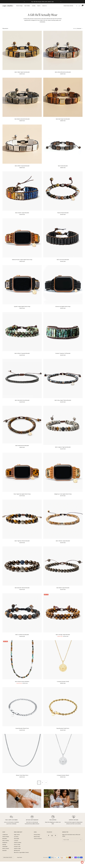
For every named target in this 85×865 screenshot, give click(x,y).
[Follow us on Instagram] (52, 835)
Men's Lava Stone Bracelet (63, 259)
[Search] (76, 5)
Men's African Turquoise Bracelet (22, 353)
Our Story (16, 836)
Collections (5, 834)
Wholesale (4, 846)
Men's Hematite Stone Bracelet (22, 400)
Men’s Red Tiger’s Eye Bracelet (63, 119)
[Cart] (82, 5)
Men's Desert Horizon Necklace (22, 681)
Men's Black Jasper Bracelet (63, 587)
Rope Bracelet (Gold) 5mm (63, 728)
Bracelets (4, 838)
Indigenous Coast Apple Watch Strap (63, 494)
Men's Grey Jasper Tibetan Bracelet (63, 400)
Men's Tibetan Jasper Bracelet (63, 540)
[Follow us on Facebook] (48, 835)
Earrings (4, 844)
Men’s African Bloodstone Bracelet (63, 72)
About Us (44, 5)
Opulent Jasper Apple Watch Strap (22, 306)
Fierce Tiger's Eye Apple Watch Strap (22, 494)
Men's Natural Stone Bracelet (22, 445)
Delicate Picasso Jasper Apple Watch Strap (22, 259)
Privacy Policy (37, 834)
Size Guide (16, 838)
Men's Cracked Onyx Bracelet (22, 634)
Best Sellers (27, 5)
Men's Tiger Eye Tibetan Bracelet (22, 540)
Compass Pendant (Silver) (63, 775)
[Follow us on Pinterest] (55, 835)
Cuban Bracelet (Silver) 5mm (22, 728)
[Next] (46, 782)
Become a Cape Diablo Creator (21, 852)
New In (38, 5)
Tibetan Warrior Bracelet (63, 212)
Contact (16, 840)
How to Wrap (17, 844)
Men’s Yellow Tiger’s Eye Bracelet (22, 72)
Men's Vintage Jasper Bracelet (63, 634)
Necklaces (4, 842)
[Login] (79, 5)
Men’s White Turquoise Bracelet (22, 165)
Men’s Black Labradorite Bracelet (22, 119)
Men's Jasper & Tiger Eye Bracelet (63, 447)
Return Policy (37, 836)
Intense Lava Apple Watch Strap (62, 306)
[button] (82, 862)
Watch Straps (19, 5)
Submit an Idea (17, 842)
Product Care (17, 846)
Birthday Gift (17, 850)
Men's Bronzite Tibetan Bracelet (22, 587)
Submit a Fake (17, 848)
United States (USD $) (68, 5)
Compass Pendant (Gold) (63, 681)
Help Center (17, 834)
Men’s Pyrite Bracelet (63, 165)
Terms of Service (38, 838)
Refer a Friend (5, 848)
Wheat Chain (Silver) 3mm (22, 775)
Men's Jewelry (5, 840)
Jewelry (33, 5)
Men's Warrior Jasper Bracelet (22, 212)
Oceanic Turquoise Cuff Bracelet (62, 353)
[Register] (80, 839)
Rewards (4, 850)
